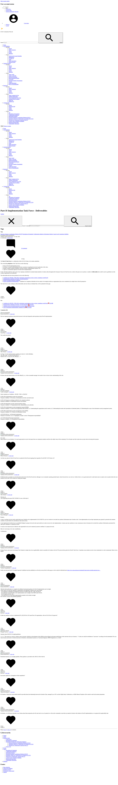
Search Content (25, 225)
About (10, 67)
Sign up (7, 24)
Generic (10, 81)
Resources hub (12, 106)
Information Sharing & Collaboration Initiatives (16, 741)
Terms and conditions (7, 768)
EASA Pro (8, 9)
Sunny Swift (11, 74)
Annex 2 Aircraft (12, 75)
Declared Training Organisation (15, 80)
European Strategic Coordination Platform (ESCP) (19, 117)
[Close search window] (11, 221)
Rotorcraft (5, 85)
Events (10, 52)
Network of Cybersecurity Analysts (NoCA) (18, 120)
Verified (2, 214)
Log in (7, 25)
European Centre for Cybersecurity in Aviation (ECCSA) (21, 118)
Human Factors (12, 62)
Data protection (6, 767)
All (9, 112)
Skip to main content (5, 1)
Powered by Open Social (8, 771)
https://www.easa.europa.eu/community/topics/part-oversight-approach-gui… (83, 570)
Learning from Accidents (14, 99)
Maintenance (11, 57)
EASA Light (8, 10)
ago (12, 314)
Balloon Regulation (13, 77)
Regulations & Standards (14, 113)
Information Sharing (13, 116)
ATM (10, 59)
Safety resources (12, 49)
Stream (10, 48)
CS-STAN (11, 79)
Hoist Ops (11, 100)
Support (5, 772)
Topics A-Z (8, 746)
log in (5, 729)
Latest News (8, 739)
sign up (9, 729)
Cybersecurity (6, 102)
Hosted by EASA (7, 769)
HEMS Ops (11, 101)
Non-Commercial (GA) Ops (15, 97)
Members (11, 53)
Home (4, 45)
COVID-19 (11, 58)
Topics (10, 51)
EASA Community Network (12, 11)
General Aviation (7, 63)
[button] (5, 7)
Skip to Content (7, 126)
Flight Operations (12, 61)
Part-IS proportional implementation (11, 281)
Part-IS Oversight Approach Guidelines (11, 280)
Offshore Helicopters (13, 96)
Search (2, 42)
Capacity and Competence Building (16, 121)
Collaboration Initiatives (14, 115)
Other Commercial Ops (14, 95)
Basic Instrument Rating (14, 78)
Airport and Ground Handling (15, 56)
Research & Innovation (14, 122)
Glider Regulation (12, 83)
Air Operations (6, 46)
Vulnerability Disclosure (14, 123)
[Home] (5, 30)
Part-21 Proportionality (14, 84)
